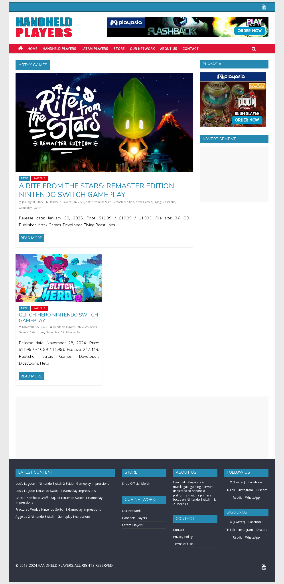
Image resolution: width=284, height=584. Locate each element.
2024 (85, 327)
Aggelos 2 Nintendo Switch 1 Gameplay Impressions (53, 516)
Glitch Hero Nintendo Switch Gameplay (58, 318)
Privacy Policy (183, 537)
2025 (81, 202)
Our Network (142, 49)
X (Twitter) (237, 482)
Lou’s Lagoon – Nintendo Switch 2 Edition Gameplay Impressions (62, 483)
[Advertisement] (234, 174)
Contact (191, 49)
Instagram (245, 490)
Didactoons (37, 332)
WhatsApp (252, 497)
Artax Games (144, 202)
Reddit (237, 497)
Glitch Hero (68, 332)
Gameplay (25, 208)
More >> (182, 504)
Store (119, 49)
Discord (261, 490)
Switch (37, 208)
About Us (168, 49)
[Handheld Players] (20, 48)
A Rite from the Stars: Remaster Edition (110, 202)
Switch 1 (39, 178)
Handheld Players (59, 49)
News (24, 178)
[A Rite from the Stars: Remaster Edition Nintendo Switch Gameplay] (104, 76)
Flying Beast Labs (164, 202)
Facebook (255, 482)
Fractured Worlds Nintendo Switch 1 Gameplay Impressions (58, 509)
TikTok (230, 490)
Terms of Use (183, 544)
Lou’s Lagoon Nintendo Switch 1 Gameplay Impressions (56, 490)
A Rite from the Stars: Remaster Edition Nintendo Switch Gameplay (96, 190)
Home (32, 49)
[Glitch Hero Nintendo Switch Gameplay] (59, 256)
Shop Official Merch (136, 483)
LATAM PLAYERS (95, 49)
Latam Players (132, 525)
